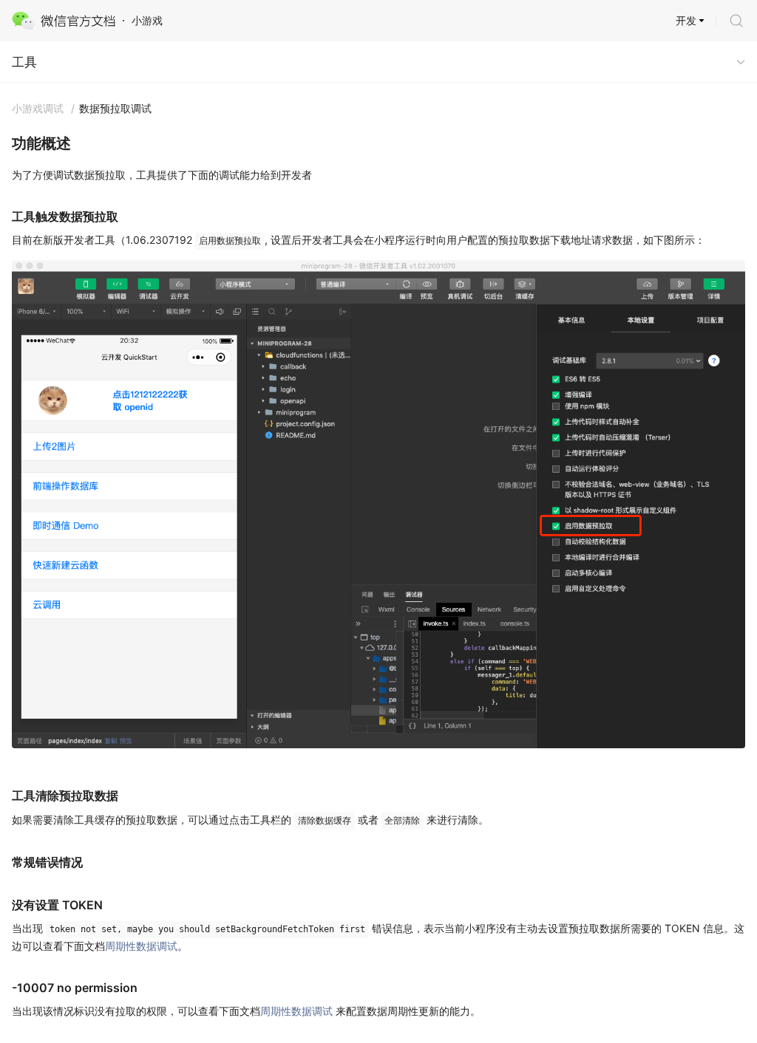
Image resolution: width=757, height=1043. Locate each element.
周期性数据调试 (141, 946)
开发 (686, 20)
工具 (24, 62)
